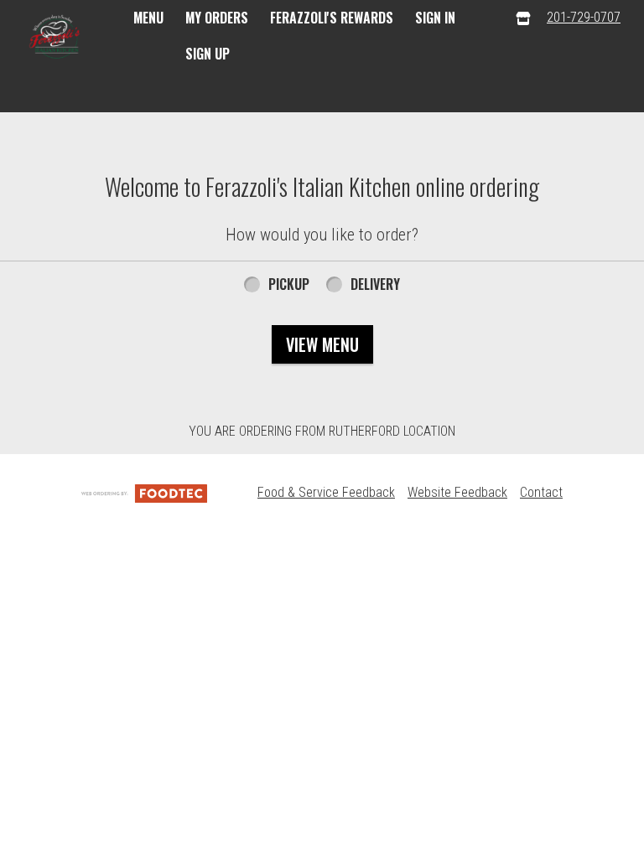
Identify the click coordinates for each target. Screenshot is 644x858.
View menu (322, 344)
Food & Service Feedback (326, 492)
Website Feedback (457, 492)
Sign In (435, 18)
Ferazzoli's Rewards (331, 18)
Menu (148, 18)
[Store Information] (523, 18)
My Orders (216, 18)
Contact (541, 492)
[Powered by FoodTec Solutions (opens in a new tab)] (144, 492)
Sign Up (207, 54)
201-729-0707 (584, 17)
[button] (57, 39)
